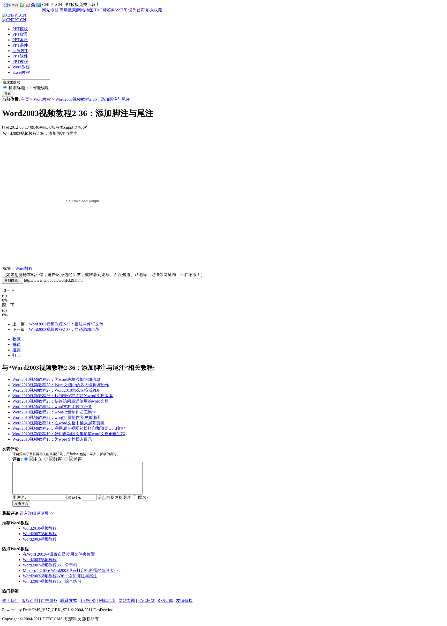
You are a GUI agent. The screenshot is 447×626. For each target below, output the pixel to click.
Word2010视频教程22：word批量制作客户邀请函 (56, 417)
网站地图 (85, 10)
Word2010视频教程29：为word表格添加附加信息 (56, 379)
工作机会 (88, 600)
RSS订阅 (120, 10)
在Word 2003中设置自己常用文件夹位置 (59, 554)
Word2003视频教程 (40, 539)
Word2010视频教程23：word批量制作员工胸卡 (54, 412)
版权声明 (29, 600)
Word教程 (42, 99)
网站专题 (50, 10)
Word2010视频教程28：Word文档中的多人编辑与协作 (60, 385)
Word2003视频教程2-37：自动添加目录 (64, 329)
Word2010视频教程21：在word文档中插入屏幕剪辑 (58, 423)
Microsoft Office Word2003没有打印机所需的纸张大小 (70, 570)
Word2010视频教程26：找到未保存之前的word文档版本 (62, 396)
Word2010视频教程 (40, 528)
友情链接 (184, 600)
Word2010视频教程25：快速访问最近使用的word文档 (60, 401)
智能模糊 (40, 87)
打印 (16, 355)
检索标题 (16, 87)
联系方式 (68, 600)
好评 (58, 459)
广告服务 (49, 600)
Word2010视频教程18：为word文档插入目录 (52, 439)
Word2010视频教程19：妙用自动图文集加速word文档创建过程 (68, 434)
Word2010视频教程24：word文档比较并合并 (52, 406)
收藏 (16, 339)
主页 (25, 99)
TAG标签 (102, 10)
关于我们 (10, 600)
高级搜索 (67, 10)
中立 (38, 459)
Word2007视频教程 (40, 534)
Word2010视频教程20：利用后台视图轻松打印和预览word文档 (68, 428)
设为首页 (136, 10)
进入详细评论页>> (36, 513)
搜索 (7, 94)
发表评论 (21, 503)
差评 (77, 459)
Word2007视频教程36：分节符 (50, 565)
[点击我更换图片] (114, 497)
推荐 (16, 350)
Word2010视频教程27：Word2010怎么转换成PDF (56, 390)
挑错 (16, 344)
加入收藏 (154, 10)
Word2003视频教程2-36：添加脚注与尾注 (92, 99)
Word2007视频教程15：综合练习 (52, 581)
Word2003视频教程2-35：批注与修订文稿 (66, 324)
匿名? (143, 497)
